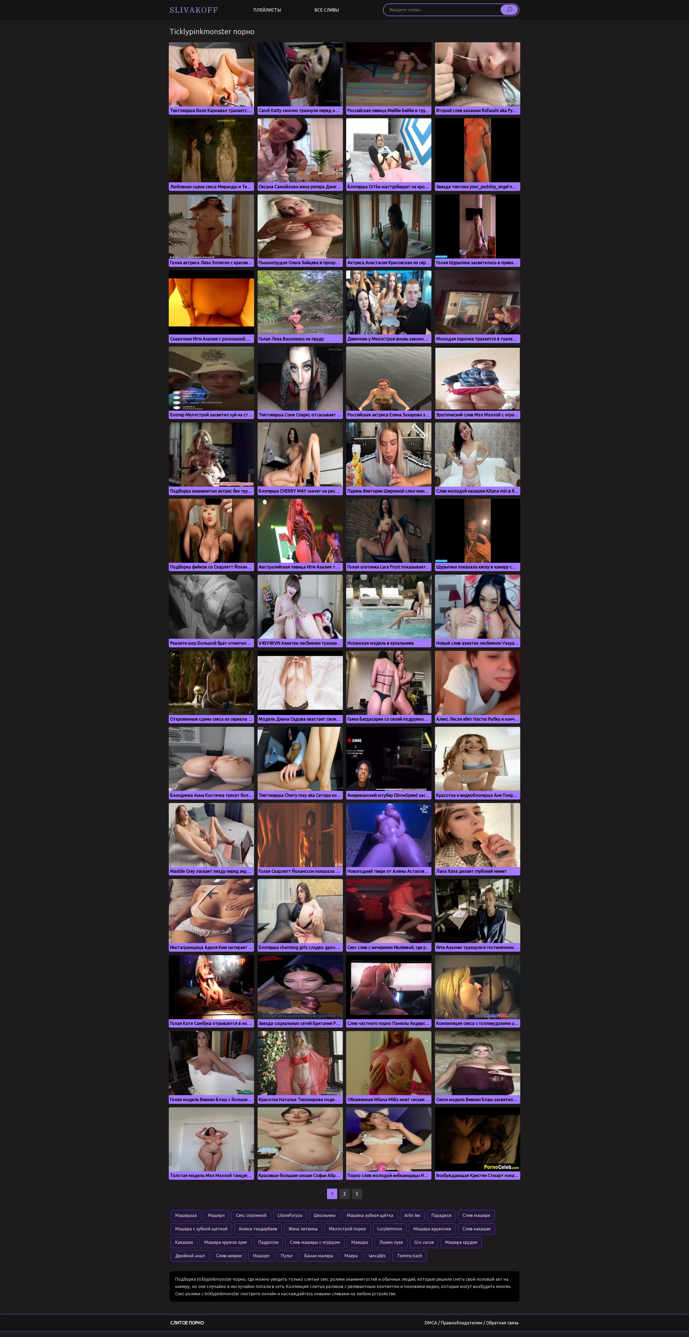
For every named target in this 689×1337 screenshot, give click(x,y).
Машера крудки (461, 1242)
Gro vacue (424, 1242)
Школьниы (325, 1215)
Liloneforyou (290, 1215)
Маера (351, 1255)
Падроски (268, 1242)
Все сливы (327, 10)
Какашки (184, 1242)
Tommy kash (409, 1255)
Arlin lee (412, 1215)
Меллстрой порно (347, 1228)
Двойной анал (190, 1255)
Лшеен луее (391, 1242)
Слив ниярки (229, 1255)
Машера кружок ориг (225, 1242)
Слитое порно (187, 1322)
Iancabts (377, 1255)
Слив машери (476, 1215)
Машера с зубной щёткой (201, 1228)
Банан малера (318, 1255)
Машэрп (261, 1255)
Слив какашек (476, 1228)
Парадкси (441, 1215)
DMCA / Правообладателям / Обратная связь (472, 1322)
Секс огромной (251, 1215)
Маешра (359, 1242)
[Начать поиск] (509, 10)
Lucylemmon (389, 1228)
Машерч (216, 1215)
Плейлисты (267, 10)
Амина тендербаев (258, 1228)
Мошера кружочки (432, 1228)
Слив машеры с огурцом (315, 1242)
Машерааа (186, 1215)
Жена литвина (303, 1228)
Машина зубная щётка (370, 1215)
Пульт (287, 1255)
